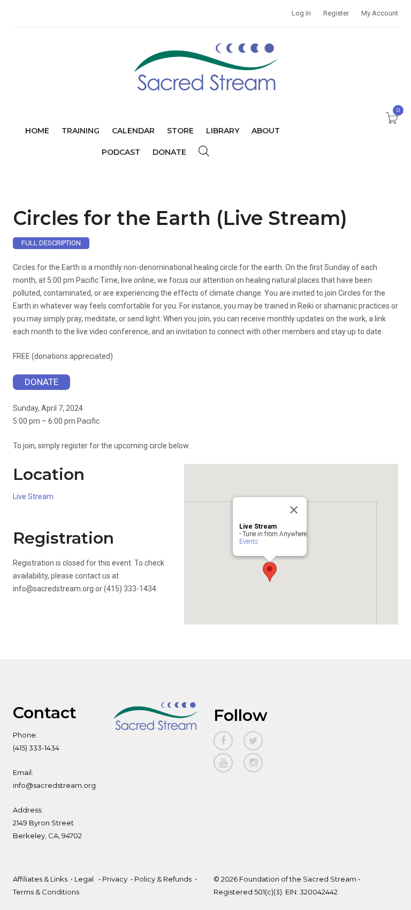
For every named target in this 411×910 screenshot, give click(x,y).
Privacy (114, 879)
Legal (84, 879)
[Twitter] (253, 740)
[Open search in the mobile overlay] (204, 151)
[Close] (294, 510)
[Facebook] (223, 740)
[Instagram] (253, 762)
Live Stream (33, 496)
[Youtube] (223, 762)
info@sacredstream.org (54, 785)
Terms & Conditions (46, 892)
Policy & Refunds (163, 879)
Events (248, 541)
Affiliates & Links (40, 879)
